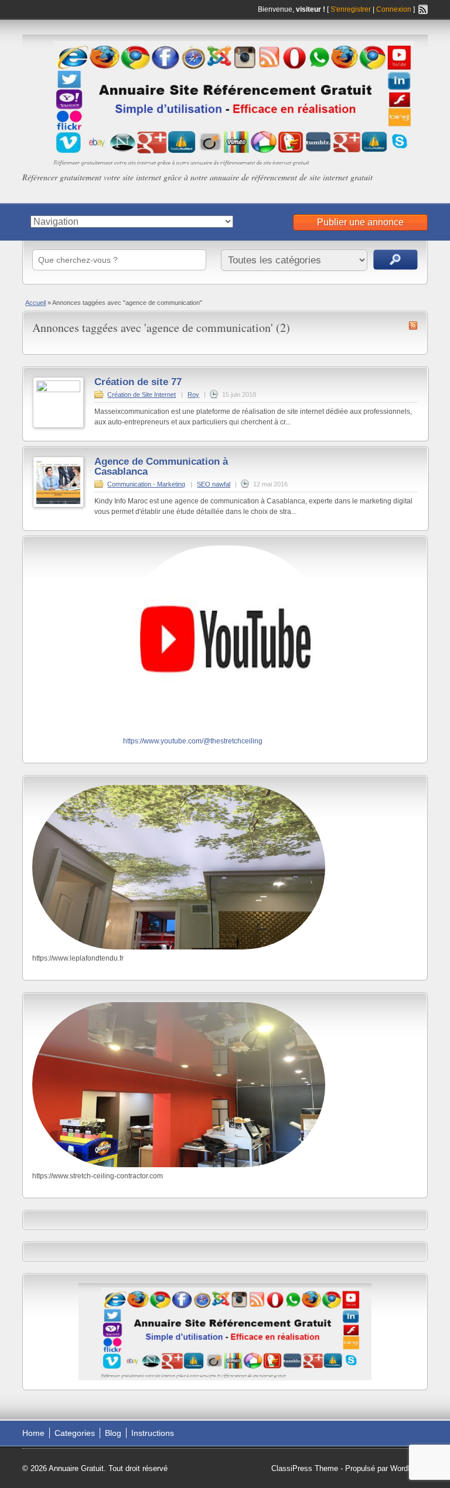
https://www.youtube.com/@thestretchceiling (192, 741)
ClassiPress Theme (304, 1468)
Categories (74, 1433)
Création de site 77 (138, 382)
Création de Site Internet (141, 394)
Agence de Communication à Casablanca (162, 466)
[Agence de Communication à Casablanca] (58, 505)
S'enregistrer (350, 9)
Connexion (394, 9)
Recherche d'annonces (395, 259)
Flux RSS (423, 9)
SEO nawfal (213, 484)
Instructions (152, 1433)
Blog (113, 1433)
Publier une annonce (360, 222)
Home (33, 1433)
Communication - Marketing (146, 484)
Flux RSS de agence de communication (413, 325)
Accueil (35, 302)
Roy (193, 394)
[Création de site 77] (58, 390)
